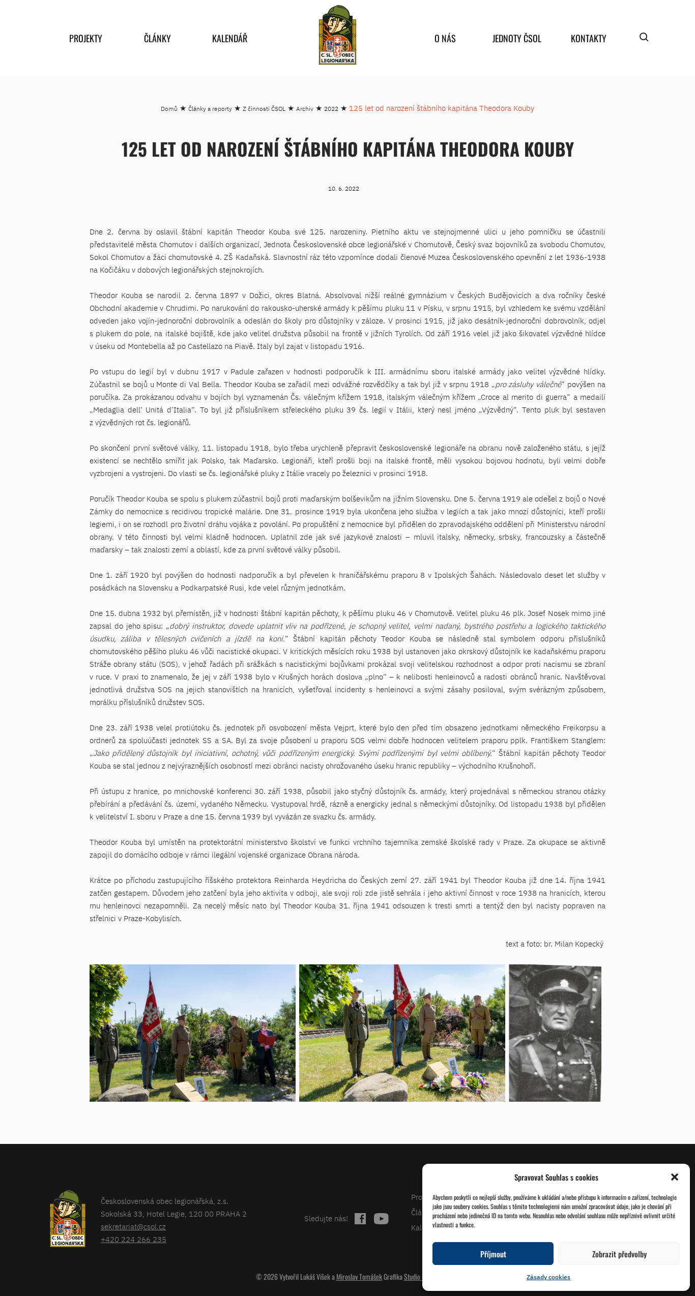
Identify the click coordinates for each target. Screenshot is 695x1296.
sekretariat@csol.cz (133, 1226)
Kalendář (229, 38)
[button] (675, 1177)
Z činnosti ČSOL (264, 108)
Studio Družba (422, 1276)
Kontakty (588, 38)
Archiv (304, 108)
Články (157, 38)
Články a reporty (210, 108)
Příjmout (493, 1253)
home (337, 35)
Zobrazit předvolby (619, 1253)
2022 (331, 108)
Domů (169, 108)
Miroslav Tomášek (359, 1276)
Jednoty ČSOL (517, 38)
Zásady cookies (548, 1277)
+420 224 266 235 (133, 1239)
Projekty (85, 38)
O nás (445, 38)
